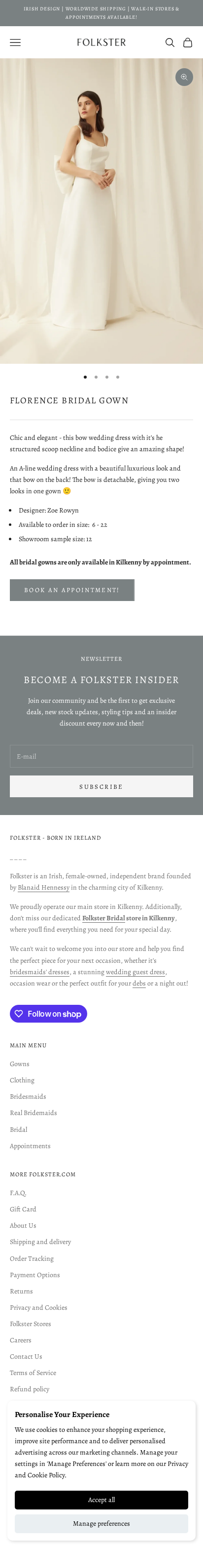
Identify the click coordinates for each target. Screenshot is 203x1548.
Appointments (30, 1146)
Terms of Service (33, 1372)
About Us (23, 1225)
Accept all (101, 1500)
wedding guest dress (135, 972)
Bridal (18, 1129)
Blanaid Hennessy (43, 887)
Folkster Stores (30, 1324)
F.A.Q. (18, 1193)
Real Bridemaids (33, 1113)
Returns (21, 1291)
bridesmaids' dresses (39, 972)
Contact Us (26, 1356)
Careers (21, 1340)
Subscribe (101, 786)
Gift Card (23, 1209)
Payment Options (35, 1275)
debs (139, 983)
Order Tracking (32, 1258)
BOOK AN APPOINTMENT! (72, 590)
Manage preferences (101, 1523)
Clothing (22, 1080)
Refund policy (29, 1389)
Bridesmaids (28, 1096)
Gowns (20, 1064)
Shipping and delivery (40, 1242)
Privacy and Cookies (39, 1307)
